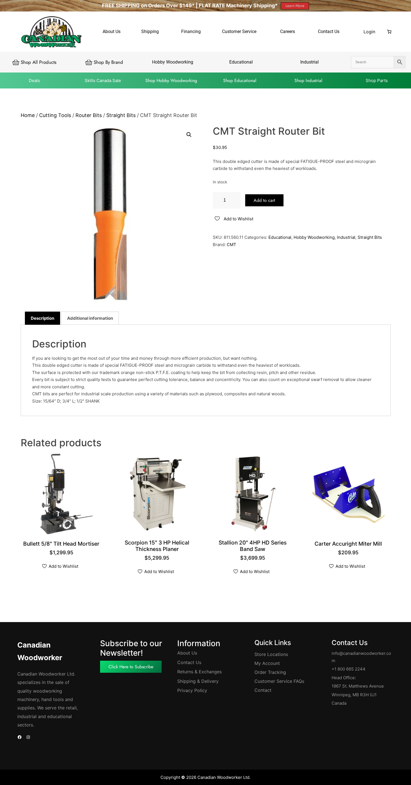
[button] (189, 135)
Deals (34, 80)
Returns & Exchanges (199, 671)
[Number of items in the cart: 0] (389, 31)
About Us (187, 653)
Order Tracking (270, 672)
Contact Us (189, 662)
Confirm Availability (62, 544)
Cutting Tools (55, 115)
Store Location (270, 654)
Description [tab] (42, 318)
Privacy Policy (192, 690)
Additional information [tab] (90, 318)
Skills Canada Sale (103, 80)
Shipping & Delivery (198, 681)
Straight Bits (121, 115)
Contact (262, 690)
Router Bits (88, 115)
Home (28, 115)
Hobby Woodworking (314, 237)
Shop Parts (377, 80)
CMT (231, 244)
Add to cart (264, 200)
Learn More (294, 5)
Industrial (346, 237)
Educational (279, 237)
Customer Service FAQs (279, 681)
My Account (267, 663)
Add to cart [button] (349, 544)
